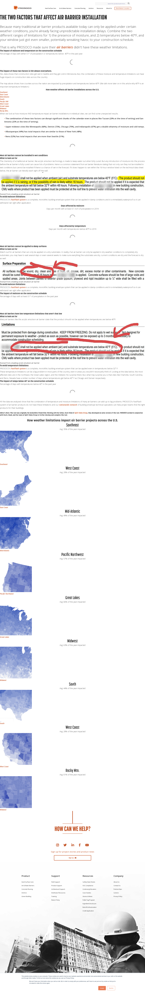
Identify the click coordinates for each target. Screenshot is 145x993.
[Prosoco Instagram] (57, 845)
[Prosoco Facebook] (80, 845)
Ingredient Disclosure (89, 904)
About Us (109, 8)
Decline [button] (111, 988)
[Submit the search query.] (128, 3)
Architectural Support (58, 889)
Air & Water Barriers (65, 8)
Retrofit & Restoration (89, 907)
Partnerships (118, 889)
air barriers (65, 47)
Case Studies (87, 893)
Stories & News (87, 896)
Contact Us (117, 886)
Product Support (56, 886)
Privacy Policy (118, 896)
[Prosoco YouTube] (87, 845)
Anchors (91, 8)
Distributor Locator (123, 8)
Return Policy (55, 900)
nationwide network (68, 404)
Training (54, 896)
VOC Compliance (88, 886)
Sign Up (71, 858)
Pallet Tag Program (89, 900)
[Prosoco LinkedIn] (72, 845)
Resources (100, 8)
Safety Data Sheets (89, 882)
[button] (4, 92)
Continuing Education (89, 889)
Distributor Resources (58, 893)
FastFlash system (18, 199)
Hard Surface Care (50, 8)
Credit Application (88, 911)
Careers (116, 893)
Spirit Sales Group (81, 413)
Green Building (26, 896)
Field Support (55, 882)
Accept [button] (102, 988)
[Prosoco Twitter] (65, 845)
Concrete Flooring (80, 8)
